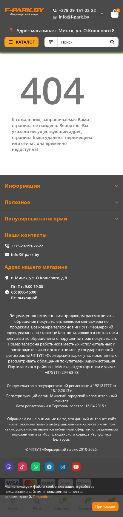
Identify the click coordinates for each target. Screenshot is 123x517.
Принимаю (105, 506)
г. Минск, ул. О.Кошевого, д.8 (39, 277)
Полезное (17, 202)
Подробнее (43, 496)
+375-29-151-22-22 (77, 10)
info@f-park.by (74, 17)
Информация (22, 185)
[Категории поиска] (50, 42)
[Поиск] (112, 42)
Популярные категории (35, 218)
